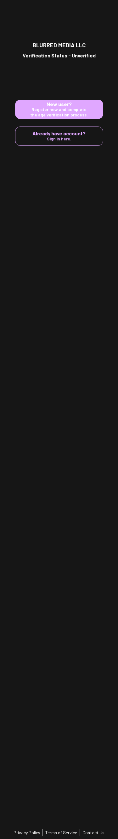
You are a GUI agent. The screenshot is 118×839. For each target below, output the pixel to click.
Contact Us (93, 832)
